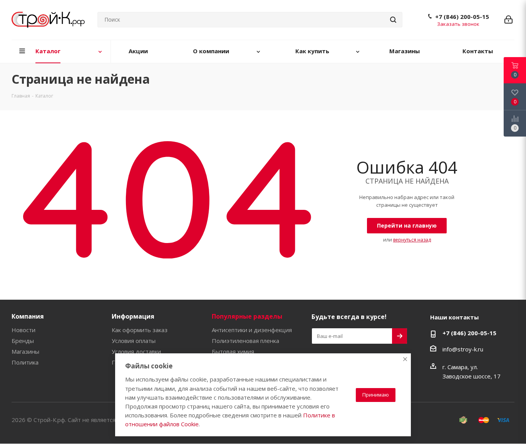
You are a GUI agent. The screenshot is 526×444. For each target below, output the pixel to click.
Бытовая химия (233, 351)
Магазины (25, 351)
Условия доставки (136, 351)
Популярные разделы (247, 316)
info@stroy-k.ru (462, 349)
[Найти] (393, 19)
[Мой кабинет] (508, 19)
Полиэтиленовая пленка (245, 340)
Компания (28, 316)
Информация (133, 316)
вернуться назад (412, 239)
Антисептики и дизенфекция (252, 330)
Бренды (23, 340)
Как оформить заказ (140, 330)
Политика (25, 362)
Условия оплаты (134, 340)
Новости (23, 330)
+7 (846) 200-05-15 (462, 16)
